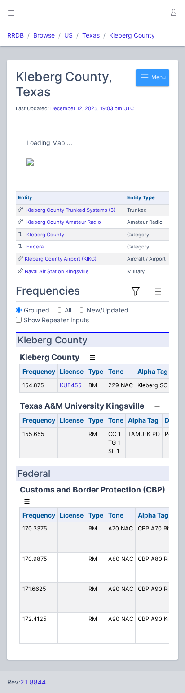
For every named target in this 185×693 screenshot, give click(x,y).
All (68, 310)
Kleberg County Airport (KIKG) (61, 259)
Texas (91, 35)
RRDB (15, 35)
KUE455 (71, 385)
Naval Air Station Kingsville (57, 271)
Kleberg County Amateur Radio (63, 222)
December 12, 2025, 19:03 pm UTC (92, 108)
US (68, 35)
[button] (173, 12)
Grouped (36, 310)
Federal (35, 247)
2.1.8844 (33, 682)
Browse (44, 35)
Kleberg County (132, 35)
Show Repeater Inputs (56, 320)
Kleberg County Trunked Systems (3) (70, 210)
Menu (158, 77)
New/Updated (107, 310)
